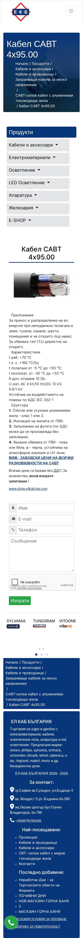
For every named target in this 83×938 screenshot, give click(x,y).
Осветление (23, 170)
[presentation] (40, 648)
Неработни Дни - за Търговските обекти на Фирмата (39, 885)
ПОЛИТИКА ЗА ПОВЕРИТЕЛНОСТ (36, 926)
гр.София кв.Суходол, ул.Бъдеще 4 (43, 790)
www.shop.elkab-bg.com (28, 489)
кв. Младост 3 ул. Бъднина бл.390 (42, 799)
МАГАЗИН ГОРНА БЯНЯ (39, 911)
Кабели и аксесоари (31, 145)
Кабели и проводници (38, 842)
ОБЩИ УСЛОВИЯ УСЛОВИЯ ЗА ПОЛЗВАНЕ (37, 919)
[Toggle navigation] (71, 11)
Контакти (27, 863)
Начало (21, 63)
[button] (11, 922)
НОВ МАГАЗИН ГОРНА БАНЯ (44, 901)
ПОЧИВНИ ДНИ (32, 895)
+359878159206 (28, 821)
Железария (22, 207)
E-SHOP (18, 220)
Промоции (28, 837)
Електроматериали (30, 157)
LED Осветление (27, 182)
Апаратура (21, 195)
